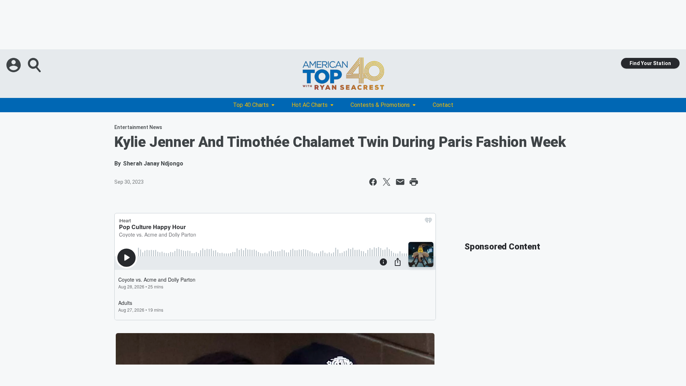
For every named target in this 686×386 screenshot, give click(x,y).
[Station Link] (343, 73)
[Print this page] (414, 182)
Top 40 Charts (251, 105)
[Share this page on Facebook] (373, 182)
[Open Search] (35, 65)
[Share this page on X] (387, 182)
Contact (443, 105)
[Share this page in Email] (400, 182)
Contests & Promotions (380, 105)
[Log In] (14, 65)
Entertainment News (138, 127)
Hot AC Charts (310, 105)
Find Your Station (650, 63)
